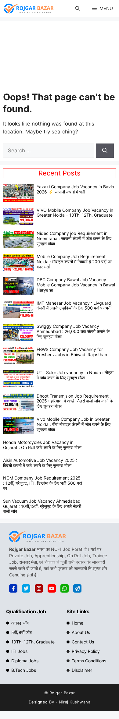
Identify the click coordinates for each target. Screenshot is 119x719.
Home (77, 622)
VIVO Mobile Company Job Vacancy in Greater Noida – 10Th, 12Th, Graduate (75, 212)
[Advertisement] (59, 57)
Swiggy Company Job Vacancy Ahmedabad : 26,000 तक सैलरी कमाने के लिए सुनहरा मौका (73, 331)
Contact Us (83, 641)
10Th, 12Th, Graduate (33, 641)
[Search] (105, 150)
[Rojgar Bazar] (28, 8)
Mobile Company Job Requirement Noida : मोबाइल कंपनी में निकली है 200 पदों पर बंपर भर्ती (74, 261)
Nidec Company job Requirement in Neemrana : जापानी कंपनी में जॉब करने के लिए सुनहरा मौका (74, 238)
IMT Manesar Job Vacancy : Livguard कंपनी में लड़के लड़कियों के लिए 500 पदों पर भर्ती (74, 305)
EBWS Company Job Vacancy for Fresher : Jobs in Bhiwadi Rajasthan (72, 352)
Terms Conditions (89, 660)
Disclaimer (82, 670)
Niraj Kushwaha (74, 702)
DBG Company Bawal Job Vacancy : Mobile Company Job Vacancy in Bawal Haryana (76, 284)
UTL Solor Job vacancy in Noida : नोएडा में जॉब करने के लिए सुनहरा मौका (75, 375)
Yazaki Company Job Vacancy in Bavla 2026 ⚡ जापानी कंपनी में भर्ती (75, 189)
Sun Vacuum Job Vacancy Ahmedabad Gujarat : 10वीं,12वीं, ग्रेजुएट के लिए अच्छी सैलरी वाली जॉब (42, 506)
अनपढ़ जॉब (20, 622)
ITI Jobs (19, 651)
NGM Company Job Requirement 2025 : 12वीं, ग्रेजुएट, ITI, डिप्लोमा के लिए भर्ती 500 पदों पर (42, 483)
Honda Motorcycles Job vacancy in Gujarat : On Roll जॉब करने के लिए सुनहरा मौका (42, 445)
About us (81, 632)
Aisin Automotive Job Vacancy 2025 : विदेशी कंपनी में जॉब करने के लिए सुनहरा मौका (40, 463)
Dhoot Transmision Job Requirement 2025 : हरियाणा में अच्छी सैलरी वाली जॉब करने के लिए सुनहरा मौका (75, 401)
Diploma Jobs (24, 660)
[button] (77, 8)
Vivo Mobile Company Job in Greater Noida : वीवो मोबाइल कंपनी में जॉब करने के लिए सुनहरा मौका (73, 424)
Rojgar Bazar (62, 692)
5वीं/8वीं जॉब (21, 632)
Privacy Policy (86, 651)
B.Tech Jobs (23, 670)
